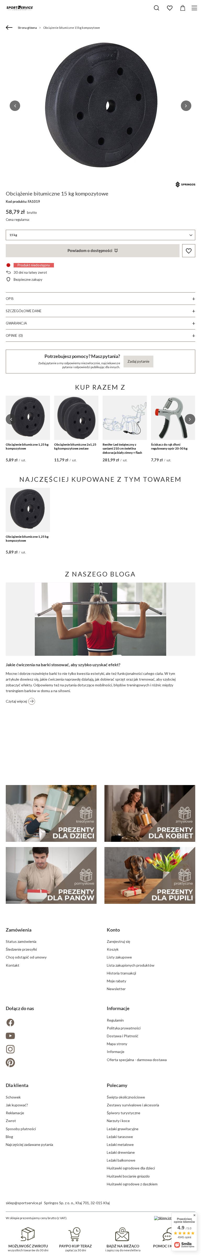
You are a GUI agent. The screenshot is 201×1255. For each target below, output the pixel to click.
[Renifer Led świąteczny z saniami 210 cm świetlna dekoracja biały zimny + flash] (125, 418)
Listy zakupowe (119, 957)
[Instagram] (50, 1049)
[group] (100, 106)
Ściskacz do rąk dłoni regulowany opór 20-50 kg (169, 446)
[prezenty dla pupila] (149, 875)
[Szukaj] (156, 8)
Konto (113, 930)
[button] (15, 105)
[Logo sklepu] (19, 8)
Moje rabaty (116, 981)
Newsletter (116, 989)
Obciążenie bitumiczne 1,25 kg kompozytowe (27, 446)
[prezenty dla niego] (51, 875)
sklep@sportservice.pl (24, 1203)
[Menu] (195, 8)
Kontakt (12, 965)
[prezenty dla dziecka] (51, 813)
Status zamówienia (21, 941)
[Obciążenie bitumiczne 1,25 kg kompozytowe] (28, 418)
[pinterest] (50, 1063)
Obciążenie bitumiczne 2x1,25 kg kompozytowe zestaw (75, 446)
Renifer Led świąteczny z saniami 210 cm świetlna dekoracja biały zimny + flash (122, 448)
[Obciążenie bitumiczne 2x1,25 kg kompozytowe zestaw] (76, 418)
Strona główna (27, 27)
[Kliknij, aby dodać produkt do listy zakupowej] (188, 250)
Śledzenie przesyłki (21, 949)
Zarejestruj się (118, 941)
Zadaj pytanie (138, 361)
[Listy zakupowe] (169, 8)
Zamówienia (18, 930)
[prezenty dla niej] (149, 813)
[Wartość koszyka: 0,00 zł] (182, 8)
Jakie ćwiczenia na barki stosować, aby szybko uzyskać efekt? (63, 664)
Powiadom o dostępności (90, 250)
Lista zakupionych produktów (130, 965)
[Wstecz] (10, 28)
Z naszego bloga (100, 574)
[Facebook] (50, 1023)
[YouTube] (50, 1036)
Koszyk (113, 949)
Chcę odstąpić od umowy (26, 957)
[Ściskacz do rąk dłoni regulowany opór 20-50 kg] (173, 418)
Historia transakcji (121, 973)
